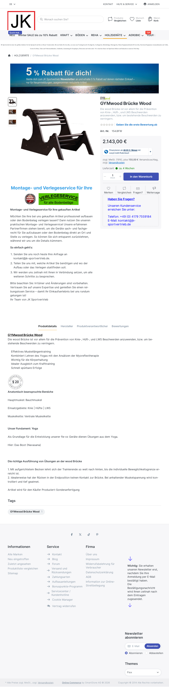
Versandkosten (117, 162)
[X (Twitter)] (80, 534)
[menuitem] (12, 35)
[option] (12, 101)
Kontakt (108, 4)
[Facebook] (71, 534)
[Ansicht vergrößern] (57, 134)
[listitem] (57, 134)
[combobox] (12, 4)
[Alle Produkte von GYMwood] (105, 98)
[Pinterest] (97, 534)
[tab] (47, 326)
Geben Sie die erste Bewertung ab (136, 124)
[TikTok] (88, 534)
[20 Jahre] (84, 77)
